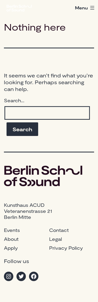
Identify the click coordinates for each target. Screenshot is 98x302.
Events (12, 230)
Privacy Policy (66, 248)
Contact (59, 230)
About (11, 239)
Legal (55, 239)
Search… (14, 100)
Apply (11, 248)
